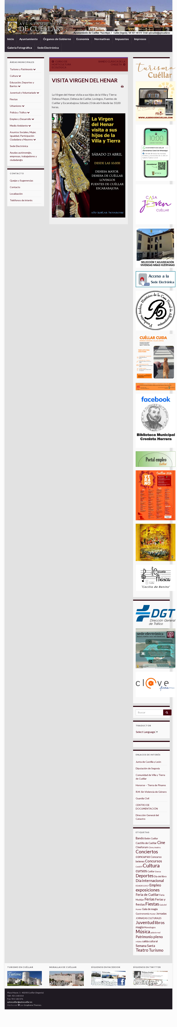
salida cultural (150, 941)
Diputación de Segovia (148, 768)
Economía (82, 39)
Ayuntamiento (28, 39)
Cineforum (142, 847)
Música (143, 931)
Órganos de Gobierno (57, 39)
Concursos (153, 861)
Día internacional (150, 880)
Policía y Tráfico (18, 112)
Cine (161, 842)
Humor (153, 914)
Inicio (10, 39)
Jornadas (161, 913)
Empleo (155, 885)
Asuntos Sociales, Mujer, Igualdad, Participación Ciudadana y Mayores (23, 136)
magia (140, 927)
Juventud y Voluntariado (23, 92)
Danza (158, 871)
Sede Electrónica (48, 47)
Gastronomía (142, 913)
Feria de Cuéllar (147, 895)
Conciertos (147, 851)
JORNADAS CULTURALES (148, 918)
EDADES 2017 (142, 885)
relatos (139, 941)
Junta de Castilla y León (148, 761)
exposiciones (148, 889)
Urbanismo (16, 105)
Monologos (150, 927)
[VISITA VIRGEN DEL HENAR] (88, 165)
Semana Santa (145, 946)
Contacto (15, 187)
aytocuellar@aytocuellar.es (19, 1002)
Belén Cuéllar (151, 838)
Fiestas (14, 99)
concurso (143, 856)
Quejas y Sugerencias (21, 180)
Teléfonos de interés (21, 200)
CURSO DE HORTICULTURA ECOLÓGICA (61, 64)
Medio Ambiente (19, 125)
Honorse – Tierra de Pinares (151, 785)
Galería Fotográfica (19, 47)
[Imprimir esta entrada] (122, 86)
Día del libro (160, 876)
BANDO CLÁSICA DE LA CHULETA (112, 63)
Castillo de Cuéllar (146, 843)
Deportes (144, 875)
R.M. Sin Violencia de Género (151, 791)
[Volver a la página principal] (88, 17)
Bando (140, 838)
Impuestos (122, 39)
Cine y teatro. (155, 847)
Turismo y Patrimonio (21, 69)
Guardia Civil (142, 798)
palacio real (155, 932)
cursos (141, 870)
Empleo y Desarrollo (21, 119)
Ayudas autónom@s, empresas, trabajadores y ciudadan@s (23, 156)
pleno (158, 936)
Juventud (145, 922)
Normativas (102, 39)
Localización (16, 193)
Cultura (14, 75)
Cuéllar (151, 871)
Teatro (142, 949)
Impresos (140, 39)
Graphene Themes (32, 1005)
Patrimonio (144, 937)
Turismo (156, 950)
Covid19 (139, 866)
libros (160, 922)
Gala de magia (150, 909)
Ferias (150, 899)
